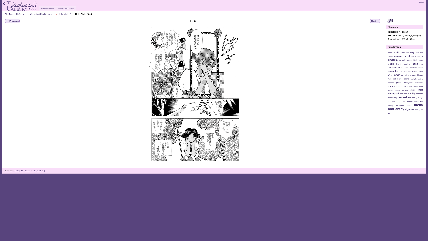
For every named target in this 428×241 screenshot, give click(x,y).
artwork (402, 60)
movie (406, 79)
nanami (391, 83)
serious (405, 90)
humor (397, 75)
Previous (14, 21)
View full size (389, 21)
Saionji (415, 86)
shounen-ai (404, 94)
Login (421, 2)
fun (409, 71)
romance (392, 86)
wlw (416, 109)
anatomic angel (402, 56)
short (420, 89)
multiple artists (417, 79)
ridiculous (419, 83)
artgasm (393, 59)
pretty (398, 83)
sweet (403, 97)
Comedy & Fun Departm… (42, 14)
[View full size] (193, 94)
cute (415, 63)
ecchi (420, 68)
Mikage (420, 75)
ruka (410, 86)
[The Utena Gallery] (20, 6)
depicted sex (395, 67)
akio (398, 52)
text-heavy (412, 98)
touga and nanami (404, 101)
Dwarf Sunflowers (410, 68)
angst (413, 56)
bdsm (409, 60)
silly (412, 93)
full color (403, 71)
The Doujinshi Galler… (15, 14)
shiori (412, 90)
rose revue (403, 86)
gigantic (415, 71)
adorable (391, 53)
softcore (419, 94)
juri (402, 75)
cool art (407, 64)
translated (400, 105)
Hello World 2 (65, 14)
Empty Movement (47, 8)
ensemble (393, 71)
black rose (418, 60)
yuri (389, 113)
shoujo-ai (393, 93)
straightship (392, 98)
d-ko (421, 64)
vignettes (409, 109)
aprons (420, 56)
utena (409, 105)
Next (373, 21)
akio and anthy (407, 53)
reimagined (408, 83)
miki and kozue (395, 79)
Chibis (391, 64)
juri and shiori (410, 75)
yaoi (421, 109)
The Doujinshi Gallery (66, 8)
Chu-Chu (399, 64)
